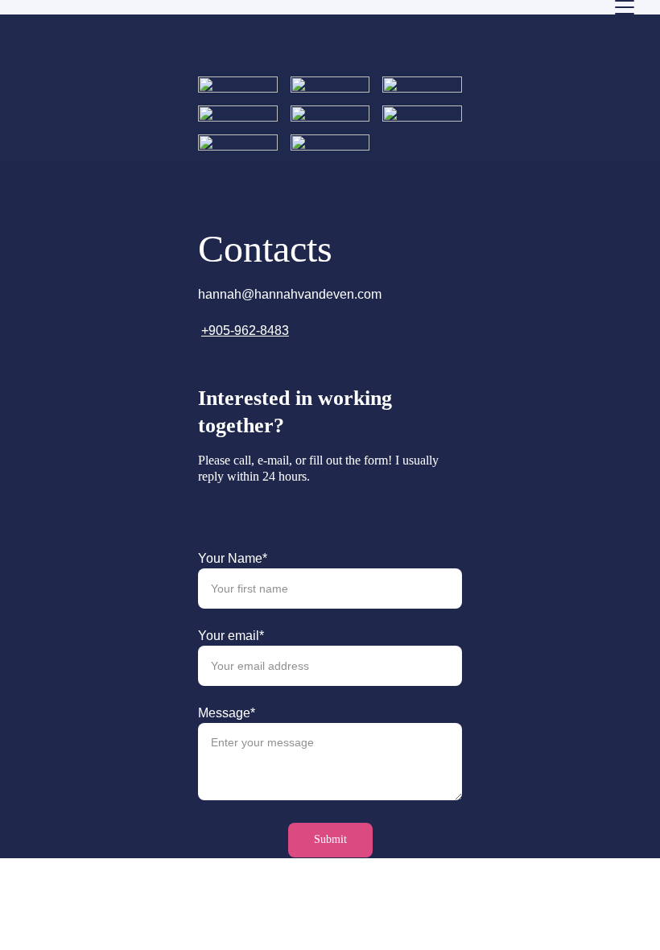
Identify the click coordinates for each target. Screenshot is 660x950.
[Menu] (624, 7)
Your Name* (232, 558)
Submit (330, 839)
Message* (226, 713)
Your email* (231, 635)
